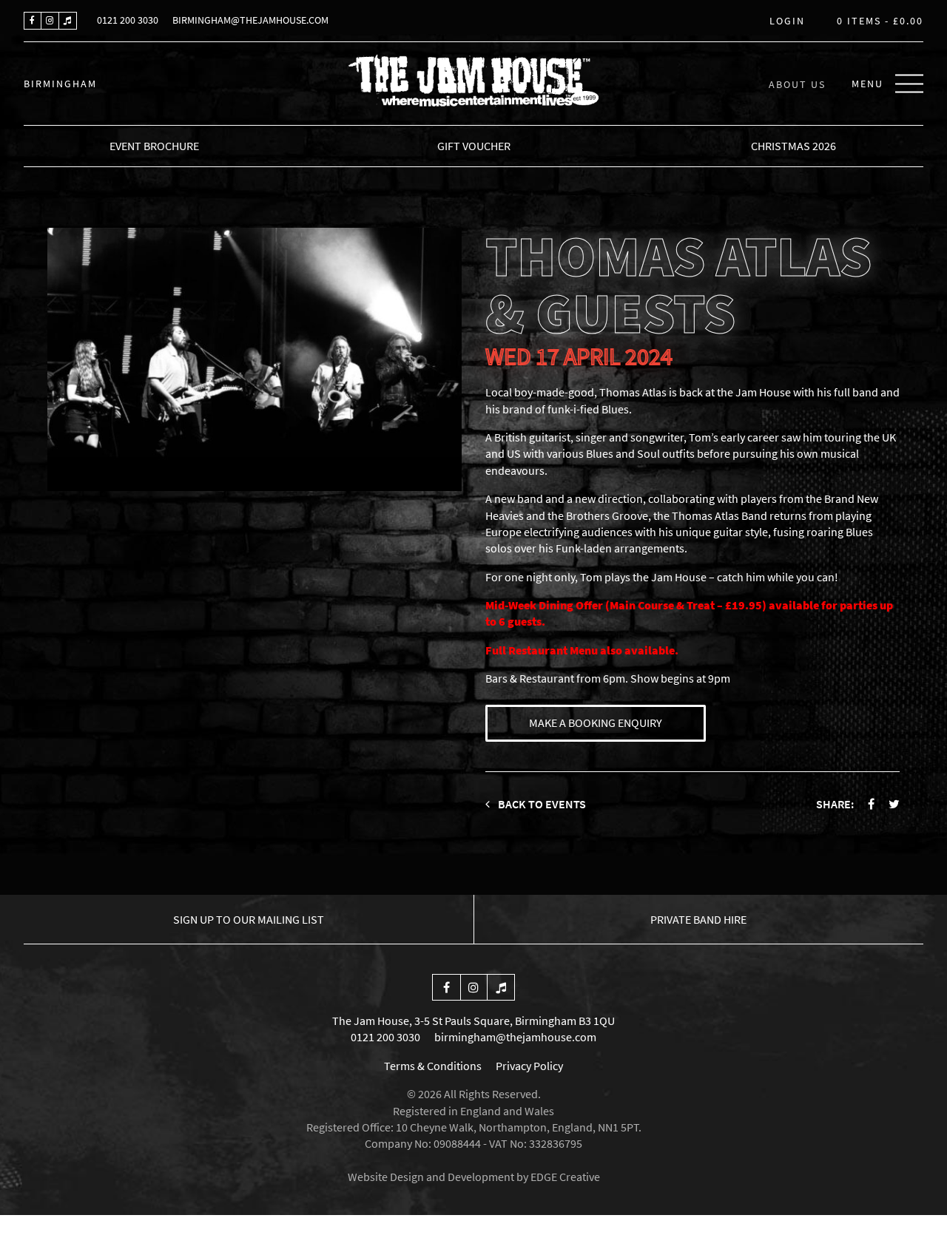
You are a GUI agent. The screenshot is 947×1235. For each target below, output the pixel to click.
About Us (797, 83)
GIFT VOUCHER (473, 145)
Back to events (541, 803)
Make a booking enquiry (595, 722)
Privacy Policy (529, 1065)
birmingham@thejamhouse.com (250, 20)
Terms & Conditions (433, 1065)
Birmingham (60, 83)
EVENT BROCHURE (154, 145)
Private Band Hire (698, 919)
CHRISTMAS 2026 (793, 145)
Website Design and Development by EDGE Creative (474, 1176)
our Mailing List (248, 919)
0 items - (880, 21)
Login (787, 21)
